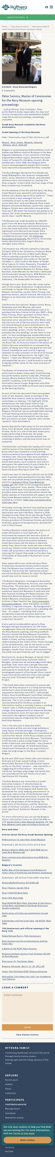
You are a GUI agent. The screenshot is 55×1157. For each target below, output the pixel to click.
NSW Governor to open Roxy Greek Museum (23, 839)
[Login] (46, 7)
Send (27, 1027)
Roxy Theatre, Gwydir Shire (15, 887)
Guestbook (10, 1113)
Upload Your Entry (16, 17)
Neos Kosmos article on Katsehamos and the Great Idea (25, 942)
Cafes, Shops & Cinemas (19, 27)
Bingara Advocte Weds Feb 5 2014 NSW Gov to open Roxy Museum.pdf (25, 851)
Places (8, 1088)
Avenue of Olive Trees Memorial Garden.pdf (23, 483)
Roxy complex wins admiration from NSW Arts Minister (25, 858)
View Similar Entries (27, 1034)
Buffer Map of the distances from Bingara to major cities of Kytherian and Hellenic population (27, 871)
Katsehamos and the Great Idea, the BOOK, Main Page (26, 922)
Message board (12, 1108)
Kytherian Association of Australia (22, 237)
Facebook (9, 1147)
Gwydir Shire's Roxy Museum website (25, 822)
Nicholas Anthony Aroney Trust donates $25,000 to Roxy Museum (26, 955)
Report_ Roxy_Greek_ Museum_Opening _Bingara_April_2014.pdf (22, 143)
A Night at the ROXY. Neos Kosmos (19, 948)
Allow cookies (27, 1140)
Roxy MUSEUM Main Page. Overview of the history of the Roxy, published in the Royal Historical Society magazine (27, 906)
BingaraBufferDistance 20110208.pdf (20, 882)
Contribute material (15, 1104)
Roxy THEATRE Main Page (15, 893)
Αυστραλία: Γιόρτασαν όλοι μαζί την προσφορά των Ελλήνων (26, 978)
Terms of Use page (23, 1133)
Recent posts (11, 1080)
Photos (4, 27)
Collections (10, 1093)
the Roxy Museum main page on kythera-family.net (27, 823)
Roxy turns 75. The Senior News (18, 961)
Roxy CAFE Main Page (12, 898)
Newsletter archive (14, 1117)
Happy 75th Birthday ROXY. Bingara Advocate (24, 971)
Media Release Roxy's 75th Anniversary (21, 936)
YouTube (9, 1151)
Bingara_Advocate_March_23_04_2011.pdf (23, 966)
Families (9, 1084)
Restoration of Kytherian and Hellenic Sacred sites (25, 914)
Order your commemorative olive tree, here (26, 501)
